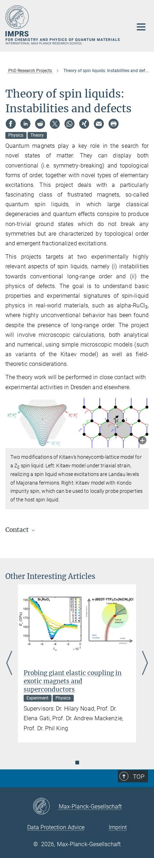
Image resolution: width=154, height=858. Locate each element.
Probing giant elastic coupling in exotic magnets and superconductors (72, 681)
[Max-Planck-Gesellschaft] (46, 806)
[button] (142, 441)
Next (144, 663)
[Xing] (84, 123)
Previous (9, 663)
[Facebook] (10, 123)
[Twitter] (54, 123)
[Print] (113, 123)
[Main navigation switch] (141, 27)
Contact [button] (17, 529)
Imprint (118, 827)
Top (138, 776)
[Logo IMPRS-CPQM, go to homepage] (63, 24)
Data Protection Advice (56, 827)
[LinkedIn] (25, 123)
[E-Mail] (98, 123)
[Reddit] (40, 123)
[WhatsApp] (69, 123)
